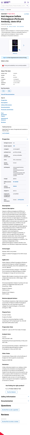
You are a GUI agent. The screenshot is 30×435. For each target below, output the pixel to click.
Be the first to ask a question (10, 410)
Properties (4, 100)
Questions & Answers (4, 119)
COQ (9, 91)
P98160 (15, 186)
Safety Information (6, 105)
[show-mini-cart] (28, 2)
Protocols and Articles (7, 109)
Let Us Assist (5, 133)
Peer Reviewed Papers (4, 114)
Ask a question (20, 26)
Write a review (12, 26)
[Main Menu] (2, 2)
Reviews (3, 122)
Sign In (5, 57)
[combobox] (15, 5)
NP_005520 (15, 181)
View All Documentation (7, 94)
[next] (23, 45)
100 (14, 146)
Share (27, 14)
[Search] (27, 6)
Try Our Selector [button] (11, 392)
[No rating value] (4, 26)
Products (2, 9)
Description (4, 102)
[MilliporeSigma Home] (7, 2)
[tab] (4, 9)
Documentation (5, 107)
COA (3, 91)
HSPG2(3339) (21, 199)
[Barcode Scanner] (25, 2)
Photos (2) (15, 53)
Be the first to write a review (11, 422)
